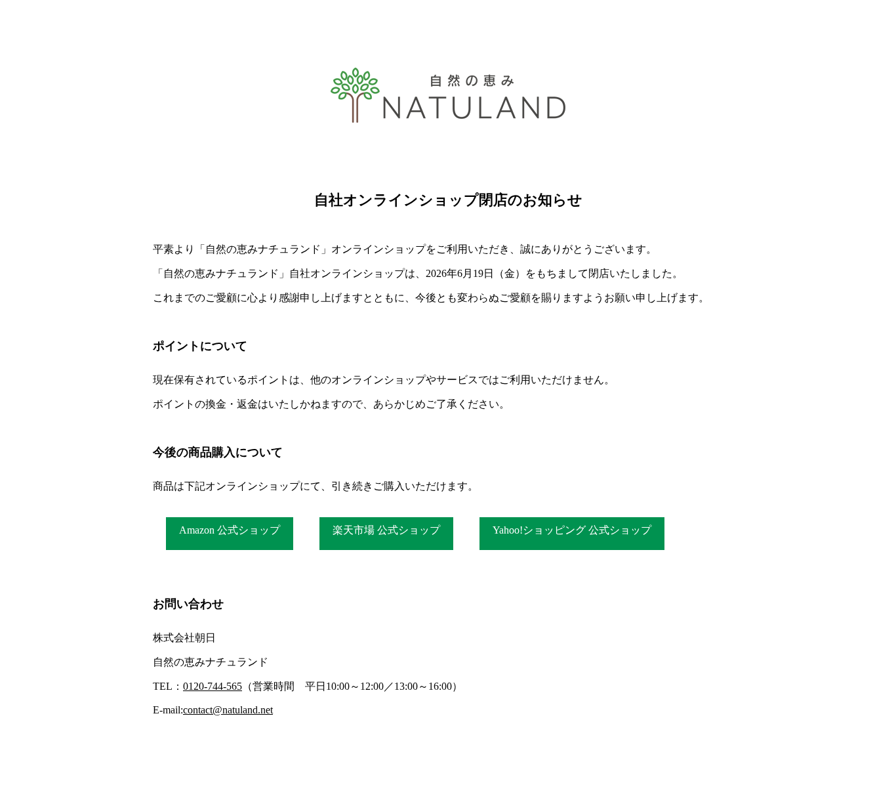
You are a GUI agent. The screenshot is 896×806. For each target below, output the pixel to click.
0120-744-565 (212, 686)
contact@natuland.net (228, 709)
